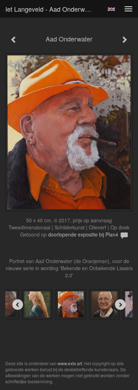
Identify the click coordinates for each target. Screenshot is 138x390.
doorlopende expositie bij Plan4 (83, 234)
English (111, 9)
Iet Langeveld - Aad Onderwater (50, 8)
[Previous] (17, 304)
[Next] (120, 304)
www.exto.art (70, 363)
